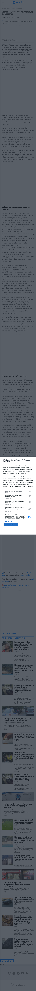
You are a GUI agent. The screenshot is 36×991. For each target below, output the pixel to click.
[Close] (32, 460)
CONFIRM (11, 524)
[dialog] (18, 495)
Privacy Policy (28, 531)
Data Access (18, 531)
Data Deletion (8, 531)
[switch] (29, 496)
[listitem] (18, 492)
